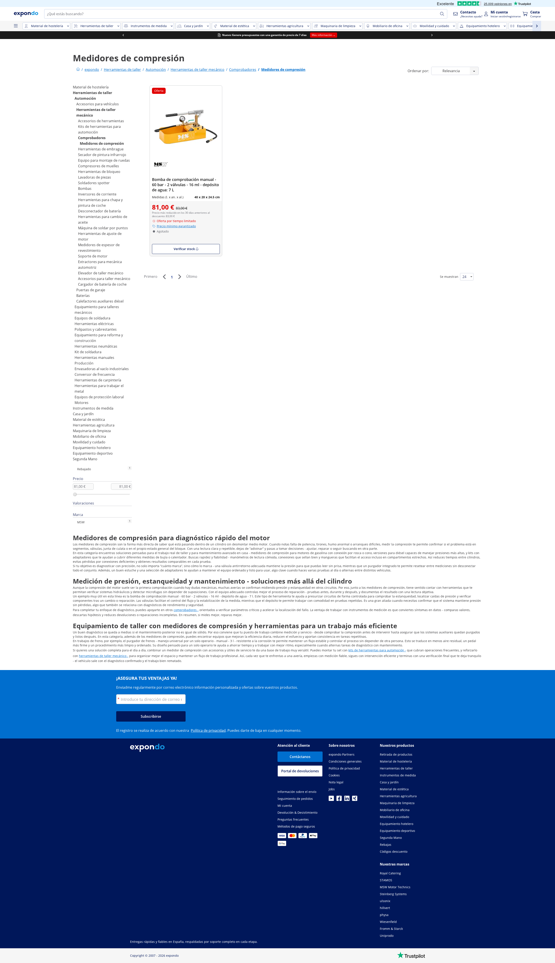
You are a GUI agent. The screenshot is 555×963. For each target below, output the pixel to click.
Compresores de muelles (98, 166)
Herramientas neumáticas (96, 346)
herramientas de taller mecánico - (103, 656)
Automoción (85, 98)
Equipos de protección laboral (99, 397)
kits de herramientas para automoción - (377, 650)
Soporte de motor (93, 256)
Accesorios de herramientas (101, 121)
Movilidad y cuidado (89, 442)
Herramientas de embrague (101, 149)
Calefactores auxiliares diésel (100, 301)
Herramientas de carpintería (98, 380)
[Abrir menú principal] (15, 26)
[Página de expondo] (78, 69)
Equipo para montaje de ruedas (104, 160)
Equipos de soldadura (92, 318)
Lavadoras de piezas (94, 177)
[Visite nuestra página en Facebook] (339, 799)
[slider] (74, 494)
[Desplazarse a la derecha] (432, 35)
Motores (81, 402)
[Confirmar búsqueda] (442, 14)
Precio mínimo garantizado (176, 226)
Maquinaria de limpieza (92, 430)
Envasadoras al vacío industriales (102, 368)
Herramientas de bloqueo (99, 171)
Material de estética (89, 419)
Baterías (83, 295)
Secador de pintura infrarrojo (102, 154)
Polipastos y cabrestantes (96, 329)
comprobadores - (186, 610)
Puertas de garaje (90, 290)
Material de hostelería (91, 87)
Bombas (84, 188)
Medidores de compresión (102, 143)
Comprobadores (92, 137)
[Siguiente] (179, 277)
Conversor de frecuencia (95, 374)
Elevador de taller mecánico (100, 273)
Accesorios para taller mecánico (104, 278)
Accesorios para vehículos (97, 104)
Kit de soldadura (88, 352)
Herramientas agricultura (93, 425)
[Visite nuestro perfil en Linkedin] (346, 799)
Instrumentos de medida (93, 408)
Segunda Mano (85, 459)
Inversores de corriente (97, 194)
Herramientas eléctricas (94, 323)
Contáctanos (300, 756)
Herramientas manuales (94, 357)
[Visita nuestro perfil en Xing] (354, 799)
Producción (84, 363)
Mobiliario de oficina (89, 436)
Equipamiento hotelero (92, 447)
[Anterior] (164, 277)
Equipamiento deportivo (93, 453)
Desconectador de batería (99, 211)
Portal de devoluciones (300, 771)
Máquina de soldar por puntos (103, 228)
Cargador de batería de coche (102, 284)
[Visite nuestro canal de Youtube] (331, 799)
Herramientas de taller (92, 92)
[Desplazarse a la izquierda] (123, 35)
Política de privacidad (208, 730)
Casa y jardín (83, 414)
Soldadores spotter (94, 183)
